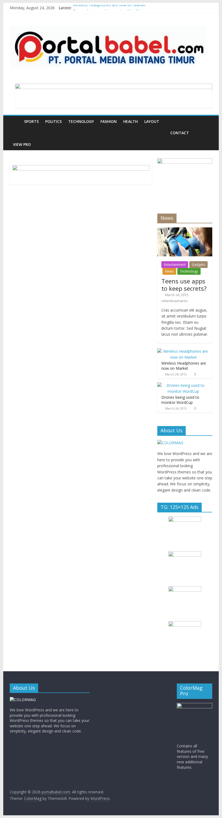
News (169, 271)
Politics (53, 121)
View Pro (22, 144)
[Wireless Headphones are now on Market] (183, 351)
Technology (81, 121)
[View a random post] (206, 121)
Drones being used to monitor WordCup (180, 400)
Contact (179, 132)
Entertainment (174, 264)
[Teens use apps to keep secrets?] (184, 230)
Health (130, 121)
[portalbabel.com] (15, 121)
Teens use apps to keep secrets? (184, 284)
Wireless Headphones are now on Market (109, 7)
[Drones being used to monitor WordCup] (183, 385)
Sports (31, 121)
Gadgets (198, 264)
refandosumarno (174, 301)
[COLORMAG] (170, 442)
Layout (151, 121)
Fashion (108, 121)
